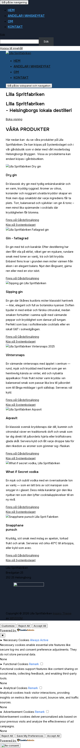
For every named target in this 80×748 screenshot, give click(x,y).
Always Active (39, 640)
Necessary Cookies (16, 640)
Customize (8, 625)
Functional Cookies (15, 664)
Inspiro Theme (62, 613)
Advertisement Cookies (18, 711)
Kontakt (15, 27)
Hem (11, 10)
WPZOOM (16, 618)
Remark (34, 664)
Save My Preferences (30, 735)
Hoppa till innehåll (11, 48)
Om (10, 21)
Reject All (24, 625)
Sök (2, 34)
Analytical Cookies (15, 688)
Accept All (40, 625)
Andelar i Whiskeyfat (26, 16)
